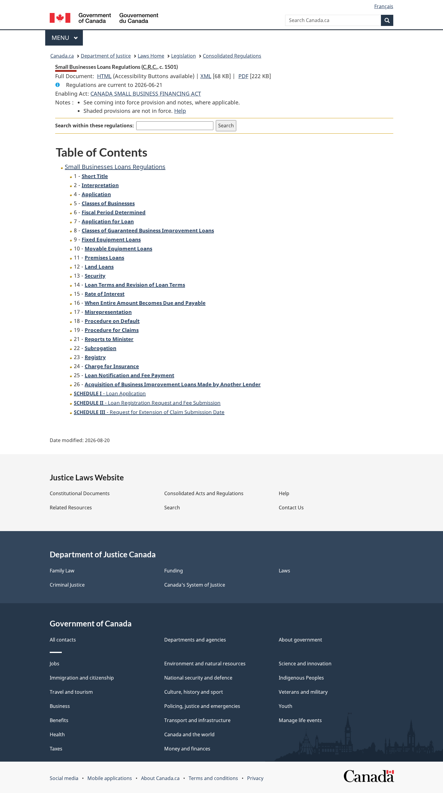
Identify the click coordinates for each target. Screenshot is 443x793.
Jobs (54, 663)
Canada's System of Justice (194, 584)
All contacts (63, 639)
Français (383, 6)
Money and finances (187, 748)
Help (180, 110)
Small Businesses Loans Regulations (115, 167)
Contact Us (291, 507)
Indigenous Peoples (301, 677)
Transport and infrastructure (197, 720)
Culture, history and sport (193, 692)
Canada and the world (189, 734)
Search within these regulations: (94, 125)
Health (57, 734)
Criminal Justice (67, 584)
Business (60, 706)
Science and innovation (305, 663)
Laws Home (151, 56)
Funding (173, 570)
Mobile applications (109, 778)
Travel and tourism (71, 692)
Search (172, 507)
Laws (284, 570)
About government (300, 639)
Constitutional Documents (80, 493)
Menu (61, 37)
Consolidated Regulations (232, 56)
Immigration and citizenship (82, 677)
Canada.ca (62, 56)
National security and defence (198, 677)
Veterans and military (303, 692)
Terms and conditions (213, 778)
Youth (285, 706)
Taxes (56, 748)
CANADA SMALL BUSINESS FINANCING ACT (145, 93)
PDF (243, 76)
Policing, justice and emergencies (202, 706)
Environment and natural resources (205, 663)
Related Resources (71, 507)
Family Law (62, 570)
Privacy (255, 778)
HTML (104, 76)
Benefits (59, 720)
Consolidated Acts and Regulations (203, 493)
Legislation (183, 56)
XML (205, 76)
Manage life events (300, 720)
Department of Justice (106, 56)
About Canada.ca (160, 778)
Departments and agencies (195, 639)
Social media (64, 778)
